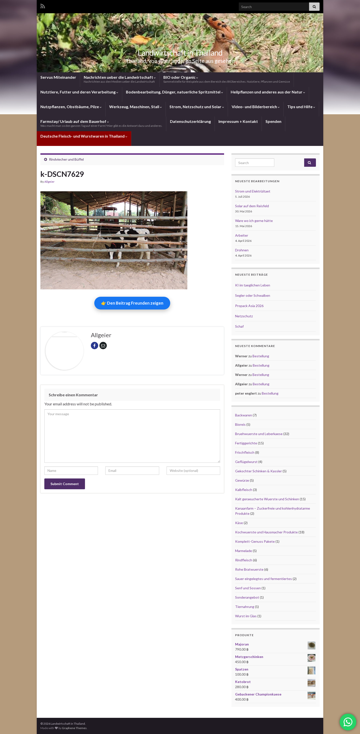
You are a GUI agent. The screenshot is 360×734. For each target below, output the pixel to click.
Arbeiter (241, 235)
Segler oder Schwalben (252, 295)
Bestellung (260, 356)
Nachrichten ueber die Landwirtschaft (119, 79)
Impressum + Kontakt (238, 121)
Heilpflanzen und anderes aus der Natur (267, 92)
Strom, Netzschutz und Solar (195, 106)
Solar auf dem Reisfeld (252, 206)
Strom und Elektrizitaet (252, 191)
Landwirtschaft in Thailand (180, 52)
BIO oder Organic (226, 79)
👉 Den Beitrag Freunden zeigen (132, 303)
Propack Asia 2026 (249, 306)
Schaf (239, 326)
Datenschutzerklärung (190, 121)
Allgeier (49, 181)
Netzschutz (244, 316)
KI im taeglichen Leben (252, 285)
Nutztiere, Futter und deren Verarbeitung (78, 92)
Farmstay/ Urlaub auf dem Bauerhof (101, 123)
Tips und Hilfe (300, 106)
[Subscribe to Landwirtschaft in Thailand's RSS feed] (42, 5)
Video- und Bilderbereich (255, 106)
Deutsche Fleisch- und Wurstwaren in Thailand (82, 136)
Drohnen (242, 250)
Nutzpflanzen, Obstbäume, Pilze (70, 106)
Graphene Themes (74, 728)
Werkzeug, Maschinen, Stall (134, 106)
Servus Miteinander (58, 77)
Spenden (273, 121)
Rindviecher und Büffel (66, 159)
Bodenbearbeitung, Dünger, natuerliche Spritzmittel (173, 92)
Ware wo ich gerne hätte (254, 221)
